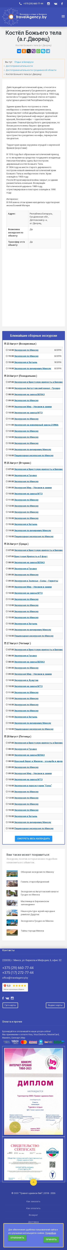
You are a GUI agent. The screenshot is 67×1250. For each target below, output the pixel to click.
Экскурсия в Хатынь (25, 362)
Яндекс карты (55, 1005)
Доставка (33, 1222)
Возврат (33, 1215)
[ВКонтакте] (19, 51)
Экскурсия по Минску (26, 350)
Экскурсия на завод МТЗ (28, 412)
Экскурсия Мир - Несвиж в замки (33, 406)
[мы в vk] (55, 3)
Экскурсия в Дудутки (26, 680)
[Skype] (43, 51)
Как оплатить (33, 1208)
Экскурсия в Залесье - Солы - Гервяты (36, 581)
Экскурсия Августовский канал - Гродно (37, 388)
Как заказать (33, 1201)
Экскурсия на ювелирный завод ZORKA (36, 425)
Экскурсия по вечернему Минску (32, 368)
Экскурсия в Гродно (25, 475)
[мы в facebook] (62, 3)
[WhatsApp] (38, 51)
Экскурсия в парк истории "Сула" (33, 785)
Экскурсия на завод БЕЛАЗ (29, 394)
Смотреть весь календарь (33, 838)
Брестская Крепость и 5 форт (31, 556)
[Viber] (33, 51)
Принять (51, 1239)
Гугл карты (10, 1005)
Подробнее (50, 1233)
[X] (29, 51)
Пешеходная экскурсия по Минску (33, 455)
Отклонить (17, 1237)
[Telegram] (48, 51)
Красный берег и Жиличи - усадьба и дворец (39, 761)
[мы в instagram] (48, 3)
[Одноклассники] (24, 51)
